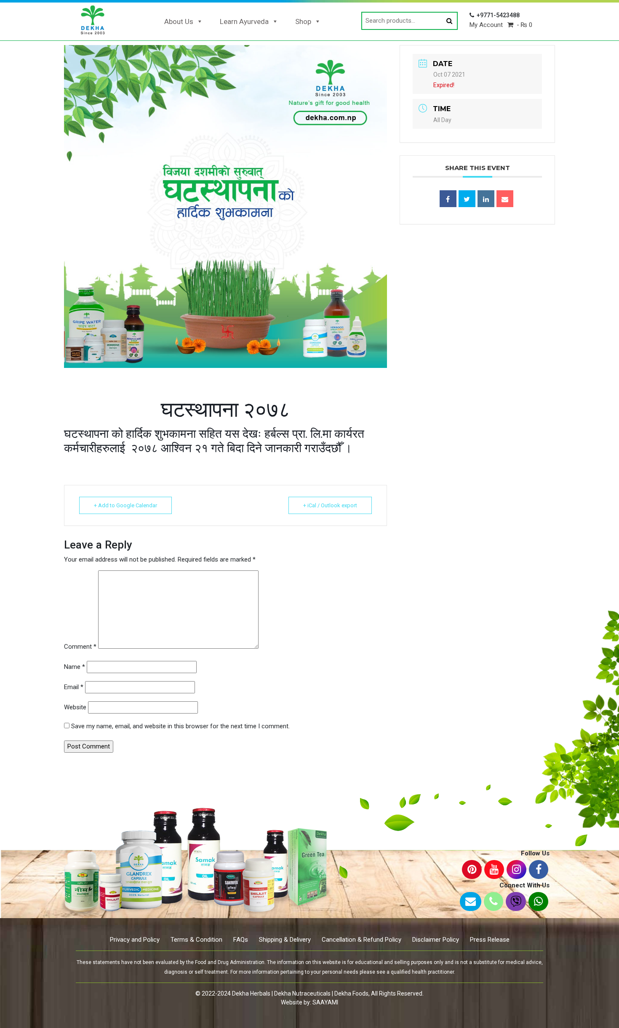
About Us (178, 21)
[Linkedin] (486, 198)
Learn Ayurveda (244, 21)
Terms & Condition (196, 939)
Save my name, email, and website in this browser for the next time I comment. (180, 726)
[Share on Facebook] (448, 198)
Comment (80, 646)
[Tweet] (467, 198)
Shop (303, 21)
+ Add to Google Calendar (125, 505)
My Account (486, 25)
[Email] (504, 198)
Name (74, 667)
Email (73, 687)
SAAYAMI (325, 1002)
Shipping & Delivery (285, 939)
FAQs (240, 939)
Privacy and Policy (135, 939)
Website (75, 707)
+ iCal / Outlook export (330, 505)
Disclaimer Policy (435, 939)
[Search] (449, 21)
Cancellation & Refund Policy (361, 939)
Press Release (490, 939)
